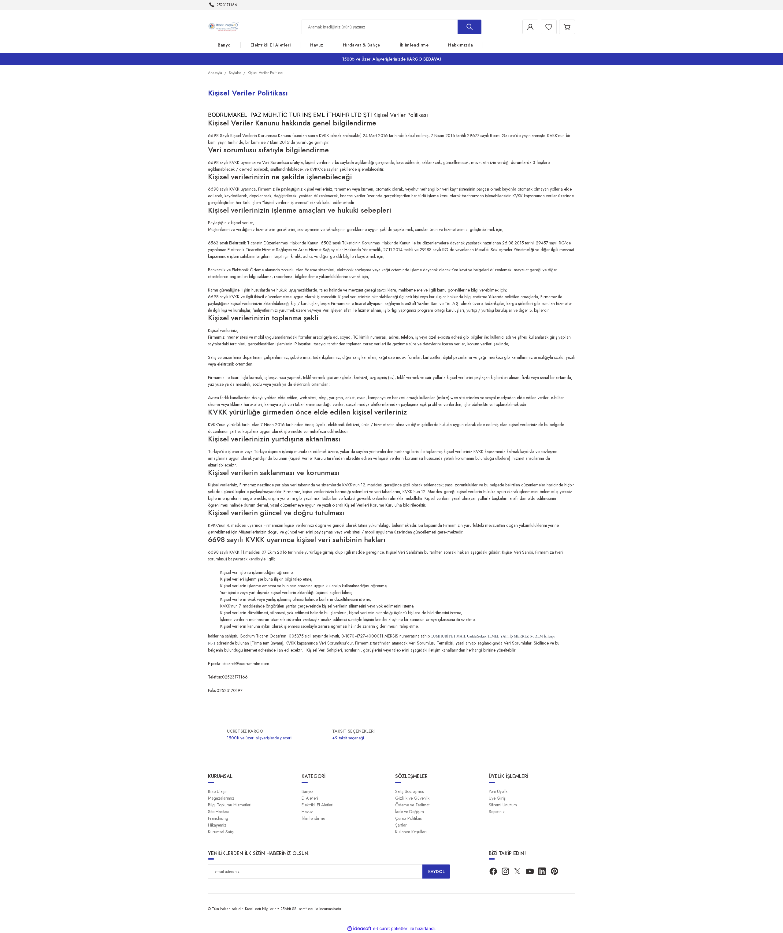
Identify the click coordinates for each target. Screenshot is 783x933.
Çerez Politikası (408, 818)
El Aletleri (310, 798)
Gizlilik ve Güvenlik (412, 798)
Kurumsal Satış (221, 832)
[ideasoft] (359, 928)
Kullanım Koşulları (411, 832)
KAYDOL (436, 871)
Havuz (307, 811)
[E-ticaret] (391, 928)
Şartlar (401, 825)
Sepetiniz (497, 811)
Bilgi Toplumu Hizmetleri (229, 805)
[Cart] (567, 27)
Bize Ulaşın (218, 791)
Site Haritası (218, 811)
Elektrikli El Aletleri (317, 805)
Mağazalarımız (221, 798)
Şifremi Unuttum (503, 805)
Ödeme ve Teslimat (412, 805)
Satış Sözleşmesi (410, 791)
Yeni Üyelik (498, 791)
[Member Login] (530, 27)
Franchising (218, 818)
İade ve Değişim (409, 811)
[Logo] (224, 26)
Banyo (307, 791)
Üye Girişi (498, 798)
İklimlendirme (313, 818)
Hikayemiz (217, 825)
